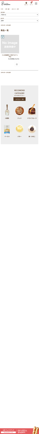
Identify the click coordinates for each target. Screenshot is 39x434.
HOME (2, 9)
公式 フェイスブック (8, 431)
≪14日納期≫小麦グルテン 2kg (10, 55)
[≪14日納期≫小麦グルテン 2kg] (10, 44)
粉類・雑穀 (7, 9)
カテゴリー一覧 (19, 99)
